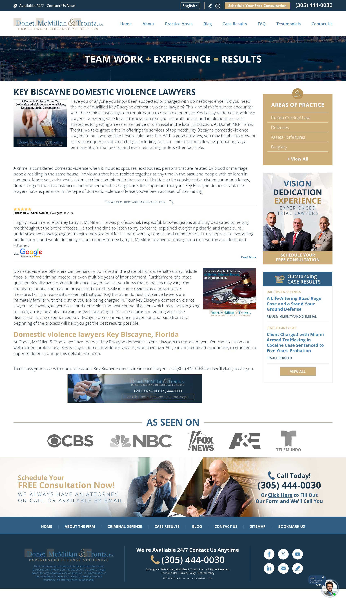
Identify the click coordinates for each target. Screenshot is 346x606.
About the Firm (80, 526)
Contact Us (322, 23)
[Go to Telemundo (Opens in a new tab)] (288, 450)
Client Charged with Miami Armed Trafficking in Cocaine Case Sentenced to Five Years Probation (295, 342)
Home (126, 23)
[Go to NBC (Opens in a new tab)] (140, 450)
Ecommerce (186, 578)
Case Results (235, 23)
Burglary (279, 147)
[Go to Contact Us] (297, 218)
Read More (248, 257)
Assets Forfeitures (288, 137)
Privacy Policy (188, 573)
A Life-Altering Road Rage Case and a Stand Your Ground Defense (294, 303)
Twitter (283, 554)
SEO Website (170, 578)
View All (298, 371)
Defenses (280, 127)
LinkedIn (269, 568)
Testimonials (288, 23)
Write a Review (210, 6)
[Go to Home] (58, 29)
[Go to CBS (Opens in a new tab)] (70, 450)
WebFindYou (205, 578)
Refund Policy (206, 573)
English (189, 5)
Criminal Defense (125, 526)
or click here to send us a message (157, 396)
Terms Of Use (169, 573)
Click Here (280, 495)
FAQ (262, 23)
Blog (207, 23)
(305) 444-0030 (314, 4)
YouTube (297, 554)
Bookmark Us (291, 526)
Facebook (269, 554)
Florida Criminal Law (290, 118)
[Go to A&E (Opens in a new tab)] (245, 450)
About (148, 23)
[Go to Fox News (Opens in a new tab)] (200, 450)
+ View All (297, 159)
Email (283, 568)
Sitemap (258, 526)
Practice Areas (179, 23)
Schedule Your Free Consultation (257, 5)
